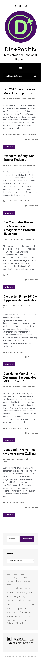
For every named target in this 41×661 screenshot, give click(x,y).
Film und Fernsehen (21, 201)
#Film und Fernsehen (12, 574)
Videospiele (19, 623)
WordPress (33, 656)
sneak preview (14, 616)
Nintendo (14, 609)
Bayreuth (18, 577)
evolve (7, 656)
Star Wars (29, 616)
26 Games (21, 574)
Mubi (32, 605)
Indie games (14, 601)
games (29, 592)
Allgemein (9, 134)
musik (9, 609)
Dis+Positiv (20, 49)
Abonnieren (27, 539)
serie (8, 612)
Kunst (14, 605)
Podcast (31, 201)
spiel (24, 617)
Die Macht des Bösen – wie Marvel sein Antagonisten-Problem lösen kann (19, 228)
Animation (10, 578)
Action (27, 574)
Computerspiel (11, 581)
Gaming (33, 134)
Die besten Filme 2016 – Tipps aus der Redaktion (20, 298)
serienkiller (13, 612)
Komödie (27, 601)
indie (8, 601)
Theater (8, 620)
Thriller (13, 620)
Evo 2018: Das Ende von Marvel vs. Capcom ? (20, 91)
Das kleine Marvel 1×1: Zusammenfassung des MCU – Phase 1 (19, 377)
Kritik (9, 604)
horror (28, 596)
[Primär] (20, 68)
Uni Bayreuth (25, 620)
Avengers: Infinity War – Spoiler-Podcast (20, 158)
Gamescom (11, 596)
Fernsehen (27, 581)
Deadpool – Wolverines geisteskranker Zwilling (19, 451)
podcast (22, 608)
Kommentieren (33, 139)
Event (15, 134)
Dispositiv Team (29, 98)
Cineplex (26, 578)
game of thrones (19, 593)
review (29, 609)
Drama (19, 581)
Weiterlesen (9, 146)
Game (10, 592)
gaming (21, 596)
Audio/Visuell (10, 201)
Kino (21, 600)
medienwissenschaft (23, 605)
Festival (9, 584)
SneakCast (25, 612)
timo (17, 620)
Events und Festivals (23, 134)
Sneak (18, 612)
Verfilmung (11, 623)
